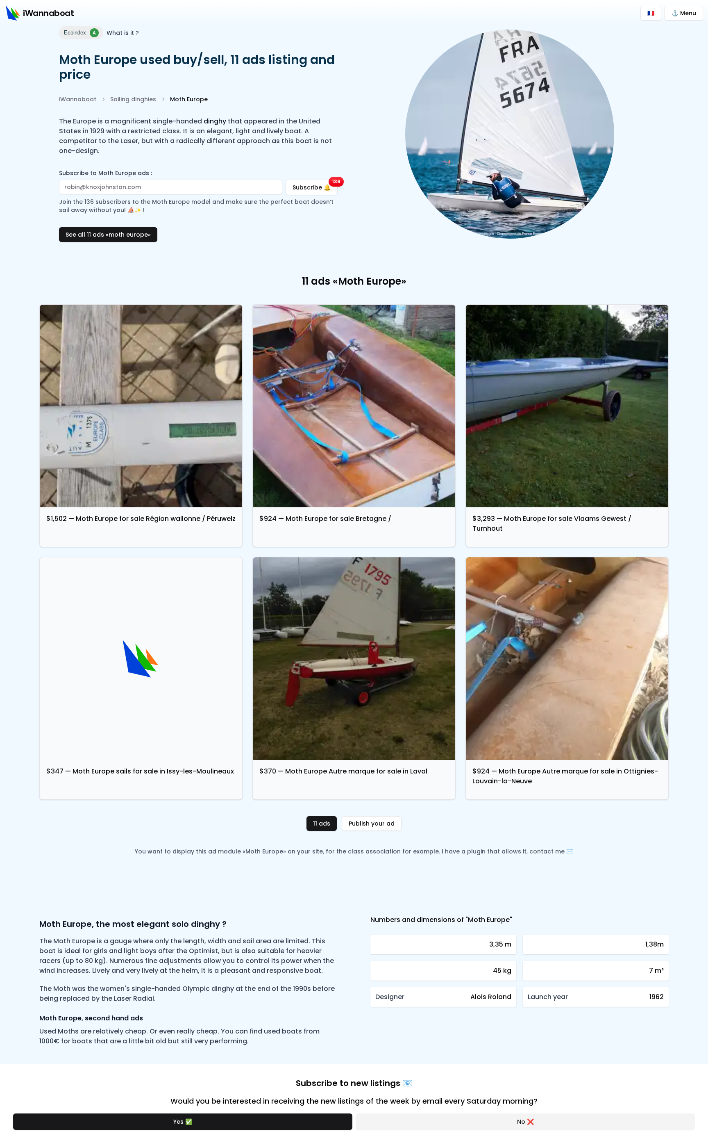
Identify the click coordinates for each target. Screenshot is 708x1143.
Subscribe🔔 (315, 186)
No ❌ (525, 1122)
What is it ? (123, 33)
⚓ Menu (684, 13)
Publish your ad (372, 823)
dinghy (215, 121)
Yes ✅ (182, 1122)
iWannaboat (77, 99)
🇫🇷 (650, 13)
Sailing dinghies (133, 99)
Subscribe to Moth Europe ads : (105, 173)
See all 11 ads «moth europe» (108, 234)
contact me (547, 851)
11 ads (321, 823)
